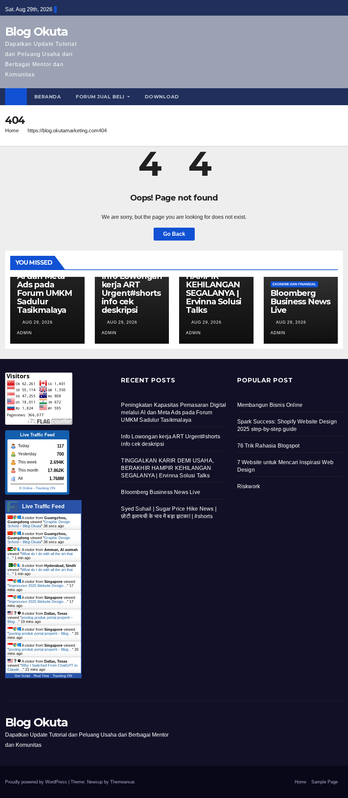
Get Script (22, 676)
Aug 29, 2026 (37, 322)
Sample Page (324, 781)
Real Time (41, 676)
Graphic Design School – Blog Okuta (38, 524)
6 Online (26, 488)
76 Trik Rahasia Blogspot (268, 446)
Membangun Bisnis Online (270, 405)
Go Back (174, 234)
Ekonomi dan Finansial (294, 284)
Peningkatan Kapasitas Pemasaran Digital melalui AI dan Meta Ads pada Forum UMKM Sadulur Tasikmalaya (173, 412)
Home (12, 130)
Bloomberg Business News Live (300, 301)
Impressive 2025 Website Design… (38, 586)
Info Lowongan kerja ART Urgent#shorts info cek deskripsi (132, 293)
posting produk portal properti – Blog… (40, 633)
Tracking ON (45, 488)
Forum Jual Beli (101, 97)
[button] (338, 96)
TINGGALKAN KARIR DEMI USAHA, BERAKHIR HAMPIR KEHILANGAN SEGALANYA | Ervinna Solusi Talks (167, 468)
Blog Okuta (36, 31)
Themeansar (122, 781)
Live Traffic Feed (43, 506)
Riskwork (248, 486)
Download (162, 97)
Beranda (47, 97)
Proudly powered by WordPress (36, 781)
